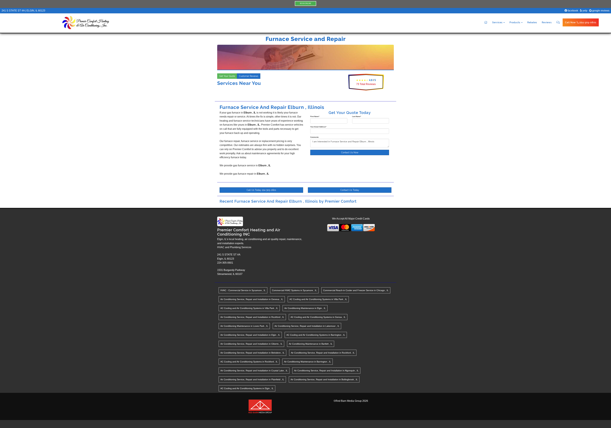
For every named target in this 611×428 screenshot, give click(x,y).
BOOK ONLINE (305, 3)
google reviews (600, 10)
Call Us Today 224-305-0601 (261, 190)
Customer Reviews (248, 76)
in (243, 290)
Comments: (314, 137)
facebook (572, 10)
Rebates (532, 22)
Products (515, 22)
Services (497, 22)
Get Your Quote (227, 76)
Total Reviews (366, 84)
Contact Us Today (349, 190)
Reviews (547, 22)
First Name (314, 116)
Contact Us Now (349, 152)
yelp (584, 10)
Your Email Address (318, 127)
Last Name (356, 116)
